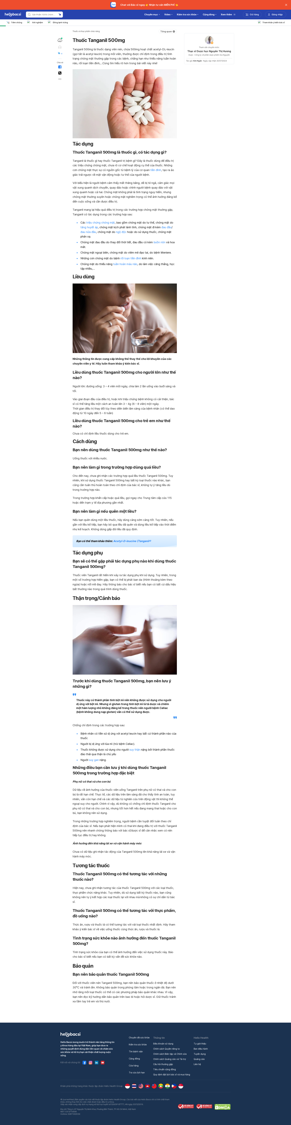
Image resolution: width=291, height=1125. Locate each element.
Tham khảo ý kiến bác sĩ (273, 22)
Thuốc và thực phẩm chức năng (86, 31)
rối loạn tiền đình (130, 258)
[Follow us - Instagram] (90, 1062)
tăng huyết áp (89, 227)
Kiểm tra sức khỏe (138, 1044)
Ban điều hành (201, 1048)
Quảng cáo (199, 1059)
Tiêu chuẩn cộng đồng (164, 1069)
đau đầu (166, 227)
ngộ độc (121, 232)
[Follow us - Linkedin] (96, 1062)
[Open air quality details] (60, 40)
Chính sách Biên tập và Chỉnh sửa (170, 1054)
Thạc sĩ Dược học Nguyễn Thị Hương (209, 51)
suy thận (134, 749)
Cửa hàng (134, 1065)
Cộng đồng (134, 1058)
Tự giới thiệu (200, 1043)
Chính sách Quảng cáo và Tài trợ (169, 1059)
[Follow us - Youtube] (102, 1062)
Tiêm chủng (16, 22)
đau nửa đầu (88, 232)
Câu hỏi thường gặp (163, 1064)
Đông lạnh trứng (60, 22)
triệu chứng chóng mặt (100, 222)
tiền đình (155, 170)
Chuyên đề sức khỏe (139, 1037)
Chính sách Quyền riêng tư (166, 1048)
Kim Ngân (197, 61)
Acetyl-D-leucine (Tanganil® (132, 541)
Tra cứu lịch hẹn (137, 1072)
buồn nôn (159, 242)
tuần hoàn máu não (125, 264)
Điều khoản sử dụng (163, 1043)
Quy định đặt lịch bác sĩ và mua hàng (171, 1074)
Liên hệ (197, 1064)
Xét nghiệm (37, 22)
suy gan (94, 760)
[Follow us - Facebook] (84, 1062)
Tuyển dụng (200, 1054)
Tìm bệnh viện (136, 1051)
